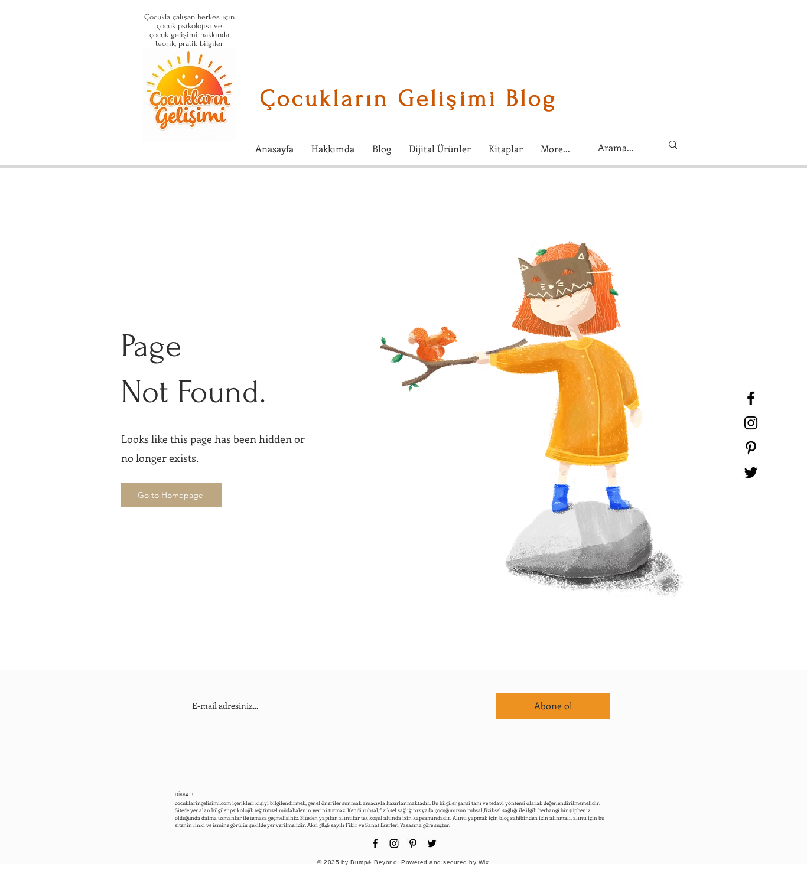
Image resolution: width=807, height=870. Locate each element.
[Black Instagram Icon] (751, 423)
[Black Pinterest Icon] (751, 448)
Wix (484, 862)
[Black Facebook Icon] (751, 398)
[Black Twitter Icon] (751, 472)
